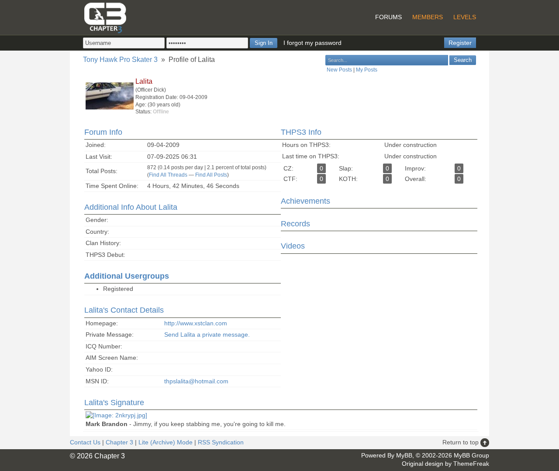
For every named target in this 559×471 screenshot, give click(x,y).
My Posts (366, 70)
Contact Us (85, 442)
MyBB (404, 455)
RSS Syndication (221, 442)
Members (427, 17)
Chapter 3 (119, 442)
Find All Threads (168, 175)
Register (460, 42)
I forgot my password (312, 42)
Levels (464, 17)
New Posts (339, 70)
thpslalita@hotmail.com (196, 381)
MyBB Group (471, 455)
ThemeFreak (471, 463)
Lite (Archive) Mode (165, 442)
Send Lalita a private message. (207, 334)
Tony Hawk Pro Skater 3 (120, 59)
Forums (388, 17)
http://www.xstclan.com (195, 323)
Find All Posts (211, 175)
